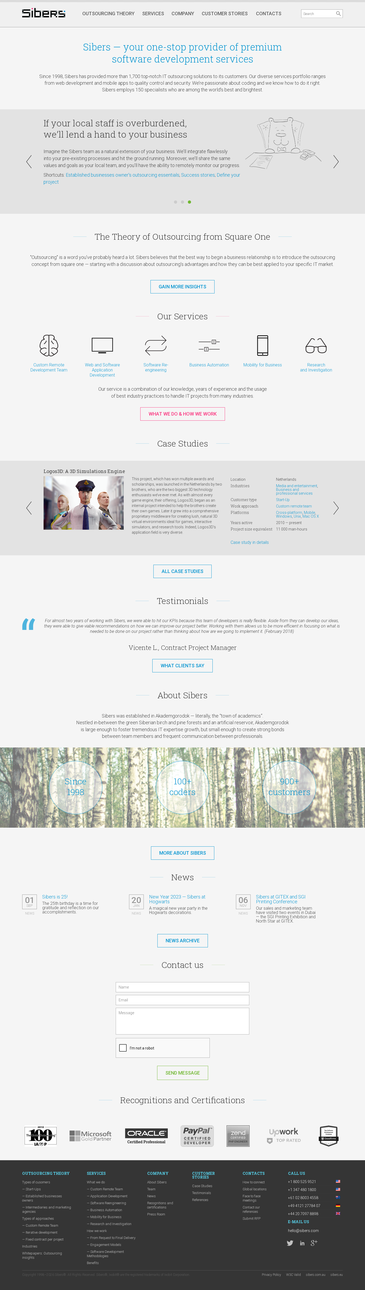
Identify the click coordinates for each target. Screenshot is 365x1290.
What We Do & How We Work (183, 414)
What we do (96, 1182)
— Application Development (107, 1196)
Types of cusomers (36, 1182)
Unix (297, 516)
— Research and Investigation (109, 1224)
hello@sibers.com (303, 1231)
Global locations (255, 1189)
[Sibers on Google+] (314, 1243)
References (200, 1200)
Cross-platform (289, 512)
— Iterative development (39, 1232)
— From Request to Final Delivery (111, 1238)
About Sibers (157, 1182)
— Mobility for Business (104, 1217)
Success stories (198, 175)
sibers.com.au (315, 1275)
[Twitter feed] (290, 1243)
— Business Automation (104, 1210)
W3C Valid (293, 1275)
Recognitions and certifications (160, 1205)
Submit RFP (252, 1219)
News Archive (183, 940)
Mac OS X (310, 516)
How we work (97, 1231)
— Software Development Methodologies (105, 1254)
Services (153, 13)
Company (183, 13)
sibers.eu (337, 1275)
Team (151, 1189)
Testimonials (201, 1193)
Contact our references (251, 1209)
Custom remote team (294, 506)
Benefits (93, 1263)
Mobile (309, 512)
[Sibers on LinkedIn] (302, 1243)
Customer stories (225, 13)
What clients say (182, 665)
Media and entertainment (296, 486)
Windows (284, 516)
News (151, 1196)
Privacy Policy (271, 1275)
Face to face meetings (252, 1198)
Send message (182, 1073)
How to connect (254, 1182)
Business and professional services (294, 491)
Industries (29, 1246)
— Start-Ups (31, 1189)
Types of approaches (38, 1219)
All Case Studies (182, 571)
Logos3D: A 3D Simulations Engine (84, 471)
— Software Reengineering (106, 1203)
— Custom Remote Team (40, 1225)
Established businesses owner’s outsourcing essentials (122, 175)
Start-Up (283, 500)
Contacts (268, 13)
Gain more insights (182, 286)
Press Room (156, 1214)
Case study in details (250, 542)
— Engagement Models (104, 1245)
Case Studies (202, 1186)
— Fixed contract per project (43, 1239)
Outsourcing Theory (108, 13)
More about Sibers (182, 853)
